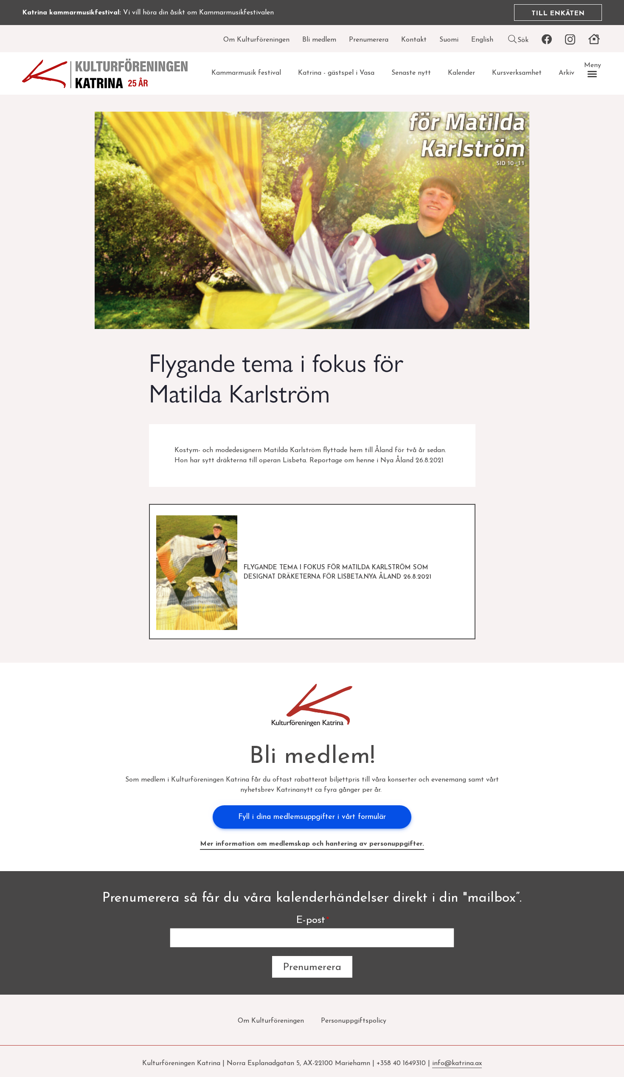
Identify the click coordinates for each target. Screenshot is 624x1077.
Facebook (546, 39)
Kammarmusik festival (246, 73)
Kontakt (414, 40)
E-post (310, 920)
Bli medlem (319, 40)
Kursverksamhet (517, 73)
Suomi (448, 40)
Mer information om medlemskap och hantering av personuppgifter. (312, 844)
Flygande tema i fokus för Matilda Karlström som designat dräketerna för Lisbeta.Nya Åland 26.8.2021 (337, 573)
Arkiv (566, 73)
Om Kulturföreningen (256, 40)
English (482, 40)
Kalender (461, 73)
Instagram (570, 39)
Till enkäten (558, 13)
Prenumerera (368, 40)
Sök (522, 40)
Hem (594, 39)
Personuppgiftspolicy (353, 1021)
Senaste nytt (411, 73)
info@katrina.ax (457, 1063)
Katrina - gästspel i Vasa (336, 73)
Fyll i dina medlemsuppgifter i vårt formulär (312, 817)
